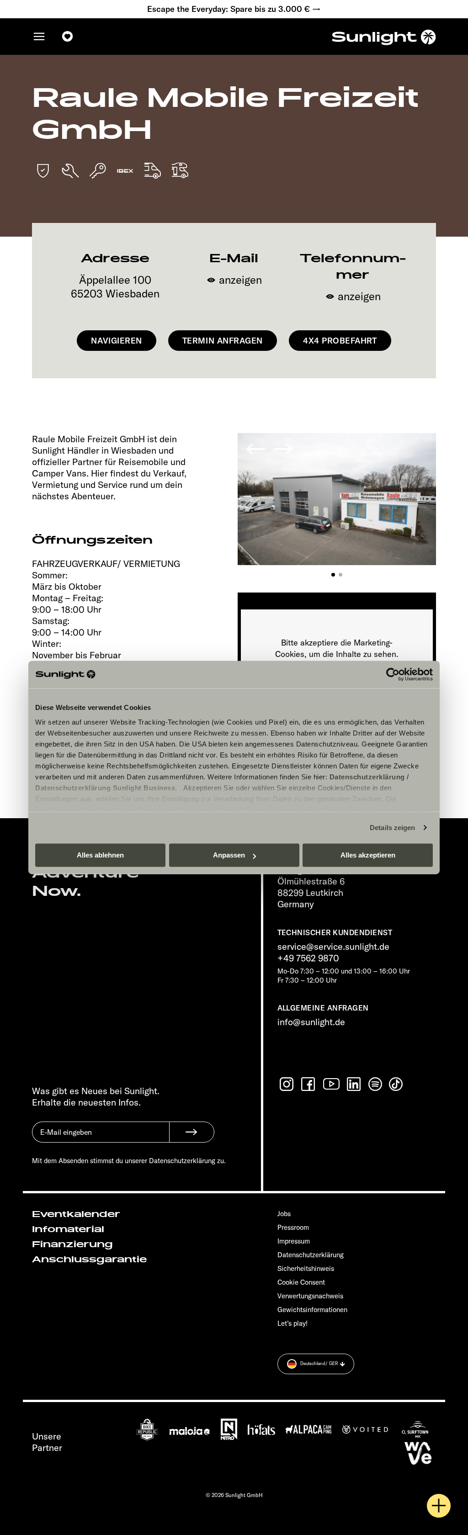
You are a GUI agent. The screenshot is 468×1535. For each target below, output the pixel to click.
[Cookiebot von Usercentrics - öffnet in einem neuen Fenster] (393, 674)
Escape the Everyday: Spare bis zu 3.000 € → (234, 9)
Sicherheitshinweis (305, 1268)
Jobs (284, 1213)
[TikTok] (397, 1084)
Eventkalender (76, 1214)
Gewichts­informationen (312, 1309)
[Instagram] (287, 1084)
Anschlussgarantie (89, 1259)
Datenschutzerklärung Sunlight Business (105, 788)
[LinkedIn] (355, 1084)
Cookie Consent (301, 1282)
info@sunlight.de (311, 1021)
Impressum (293, 1241)
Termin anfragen (222, 340)
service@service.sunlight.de (333, 946)
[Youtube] (331, 1083)
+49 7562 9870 (308, 957)
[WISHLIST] (67, 36)
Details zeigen (392, 827)
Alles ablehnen (100, 855)
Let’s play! (292, 1323)
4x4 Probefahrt (340, 340)
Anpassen (229, 855)
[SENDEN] (191, 1132)
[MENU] (39, 36)
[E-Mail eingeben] (100, 1139)
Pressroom (293, 1227)
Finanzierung (72, 1244)
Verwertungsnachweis (310, 1296)
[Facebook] (309, 1084)
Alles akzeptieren (367, 855)
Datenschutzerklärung (367, 777)
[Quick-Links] (439, 1506)
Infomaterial (68, 1229)
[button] (333, 575)
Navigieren (116, 340)
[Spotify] (375, 1084)
